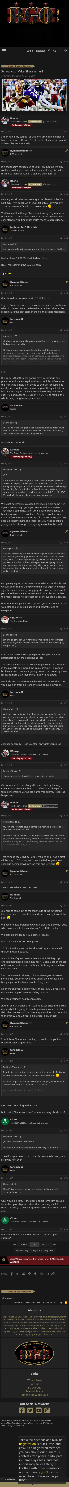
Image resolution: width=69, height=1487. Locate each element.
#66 (66, 309)
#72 (66, 744)
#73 (66, 794)
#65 (66, 272)
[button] (4, 29)
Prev (24, 1223)
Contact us (18, 1281)
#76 (66, 1013)
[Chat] (54, 29)
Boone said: (8, 223)
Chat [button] (34, 1484)
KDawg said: (9, 527)
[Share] (61, 110)
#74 (66, 861)
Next (44, 1223)
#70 (66, 607)
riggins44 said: (10, 800)
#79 (66, 1157)
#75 (66, 884)
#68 (66, 442)
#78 (66, 1109)
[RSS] (66, 1281)
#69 (66, 521)
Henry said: (8, 315)
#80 (66, 1208)
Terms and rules (32, 1281)
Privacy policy (49, 1281)
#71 (66, 682)
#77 (66, 1040)
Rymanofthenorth (12, 54)
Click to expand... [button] (35, 341)
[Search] (60, 29)
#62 (66, 140)
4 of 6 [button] (34, 1223)
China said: (8, 1163)
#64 (66, 217)
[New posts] (49, 29)
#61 (66, 110)
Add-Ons (5, 1404)
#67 (66, 395)
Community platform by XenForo (26, 1399)
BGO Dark (9, 1277)
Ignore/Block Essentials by (26, 1402)
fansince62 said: (10, 448)
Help (60, 1281)
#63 (66, 173)
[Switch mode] (66, 29)
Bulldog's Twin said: (12, 1046)
